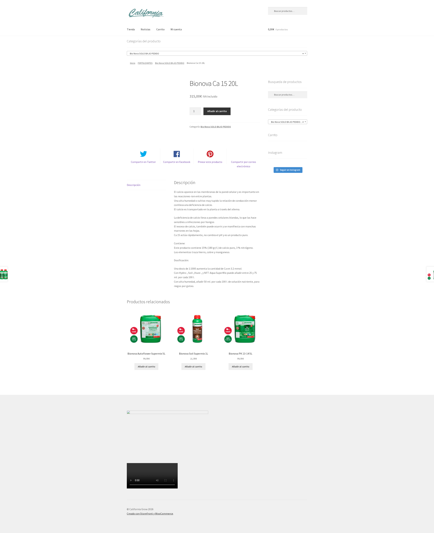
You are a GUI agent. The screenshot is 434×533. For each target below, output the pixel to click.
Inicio (132, 63)
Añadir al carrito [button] (146, 366)
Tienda (131, 29)
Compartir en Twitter (143, 162)
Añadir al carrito (217, 111)
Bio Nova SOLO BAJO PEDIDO (169, 63)
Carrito (160, 29)
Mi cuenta (176, 29)
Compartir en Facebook (176, 162)
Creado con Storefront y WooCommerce (150, 513)
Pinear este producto (210, 162)
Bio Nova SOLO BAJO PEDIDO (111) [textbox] (288, 121)
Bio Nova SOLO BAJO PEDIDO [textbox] (216, 53)
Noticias (145, 29)
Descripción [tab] (133, 185)
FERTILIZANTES (145, 63)
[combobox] (217, 53)
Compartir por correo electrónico (243, 164)
